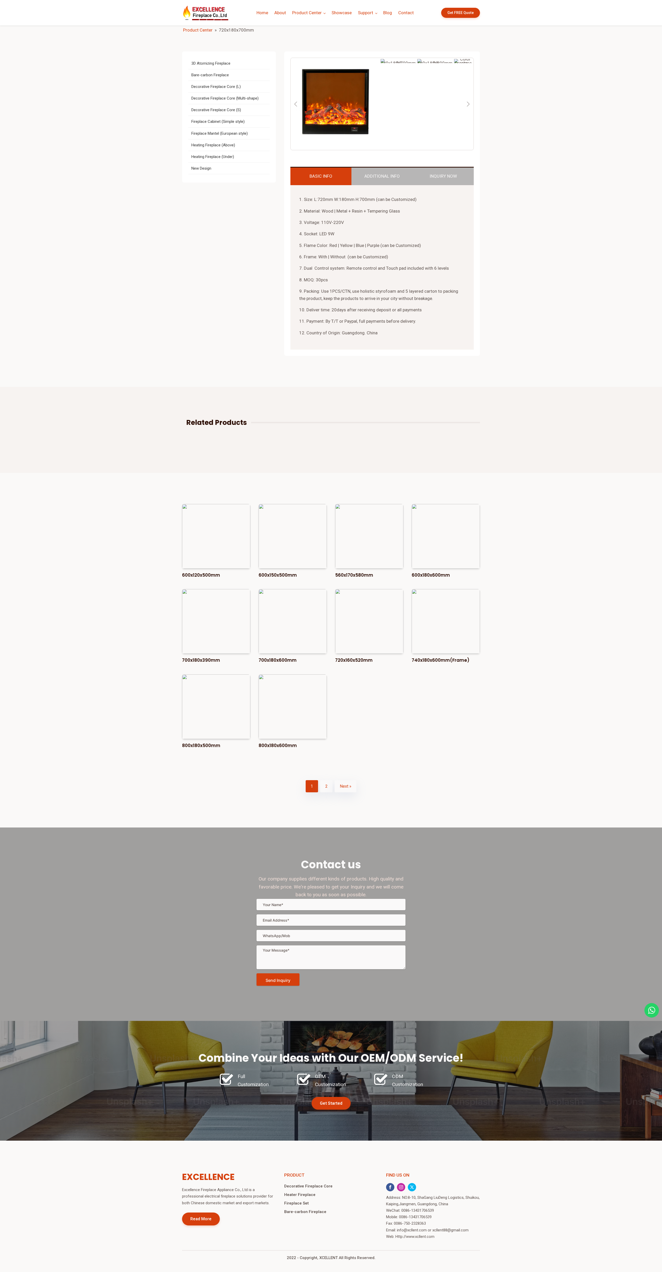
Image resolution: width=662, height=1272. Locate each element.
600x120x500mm (201, 575)
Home (262, 12)
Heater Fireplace (299, 1194)
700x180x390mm (201, 660)
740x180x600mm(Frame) (440, 660)
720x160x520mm (354, 660)
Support (365, 12)
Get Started (331, 1103)
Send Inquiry (278, 980)
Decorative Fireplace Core (308, 1186)
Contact (406, 12)
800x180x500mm (201, 745)
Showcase (342, 12)
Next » (345, 786)
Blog (387, 12)
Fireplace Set (296, 1203)
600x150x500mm (278, 575)
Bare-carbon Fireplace (305, 1211)
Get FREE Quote (460, 13)
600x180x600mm (431, 575)
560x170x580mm (354, 575)
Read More (201, 1218)
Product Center (307, 12)
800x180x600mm (278, 745)
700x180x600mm (278, 660)
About (280, 12)
